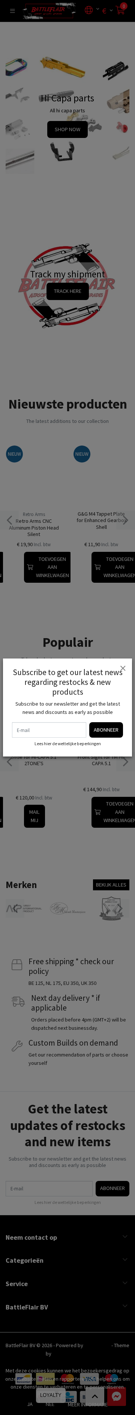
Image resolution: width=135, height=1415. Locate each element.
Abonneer (106, 729)
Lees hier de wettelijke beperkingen (67, 743)
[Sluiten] (122, 667)
